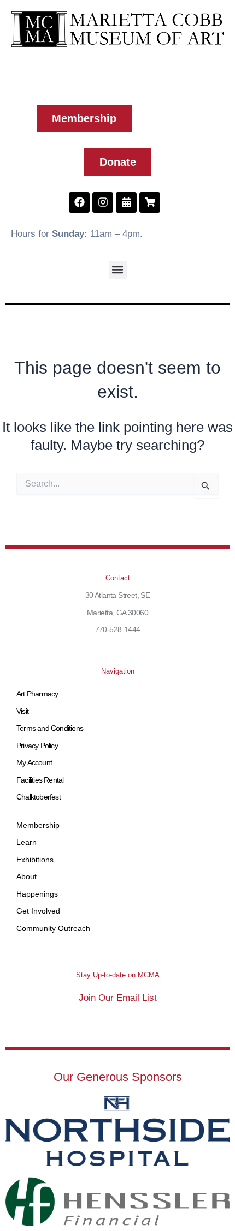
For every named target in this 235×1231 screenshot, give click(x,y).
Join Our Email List (118, 998)
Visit (22, 711)
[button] (118, 270)
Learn (26, 842)
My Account (34, 762)
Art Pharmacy (37, 693)
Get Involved (38, 910)
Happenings (37, 894)
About (26, 876)
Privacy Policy (37, 745)
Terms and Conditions (49, 728)
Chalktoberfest (38, 796)
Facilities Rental (39, 780)
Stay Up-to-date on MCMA (118, 975)
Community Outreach (53, 928)
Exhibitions (35, 859)
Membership (38, 825)
